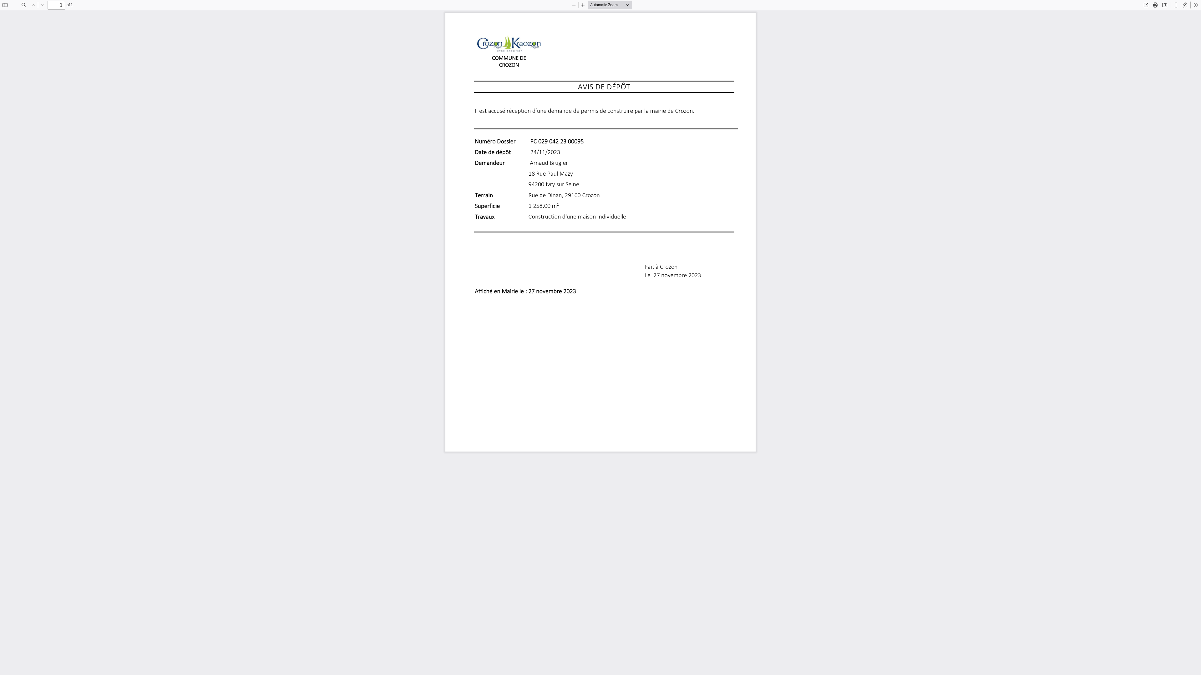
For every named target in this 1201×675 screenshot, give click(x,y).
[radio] (1176, 5)
